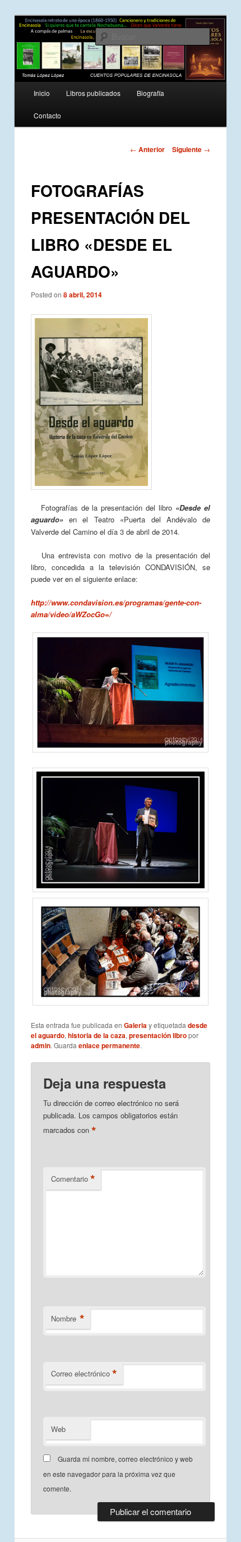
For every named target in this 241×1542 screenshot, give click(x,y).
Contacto (47, 115)
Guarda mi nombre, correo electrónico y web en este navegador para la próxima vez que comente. (118, 1473)
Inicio (42, 93)
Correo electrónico (84, 1374)
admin (40, 1045)
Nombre (68, 1319)
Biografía (150, 93)
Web (58, 1429)
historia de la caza (97, 1035)
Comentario (73, 1179)
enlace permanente (109, 1045)
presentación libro (158, 1035)
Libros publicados (93, 93)
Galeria (135, 1025)
